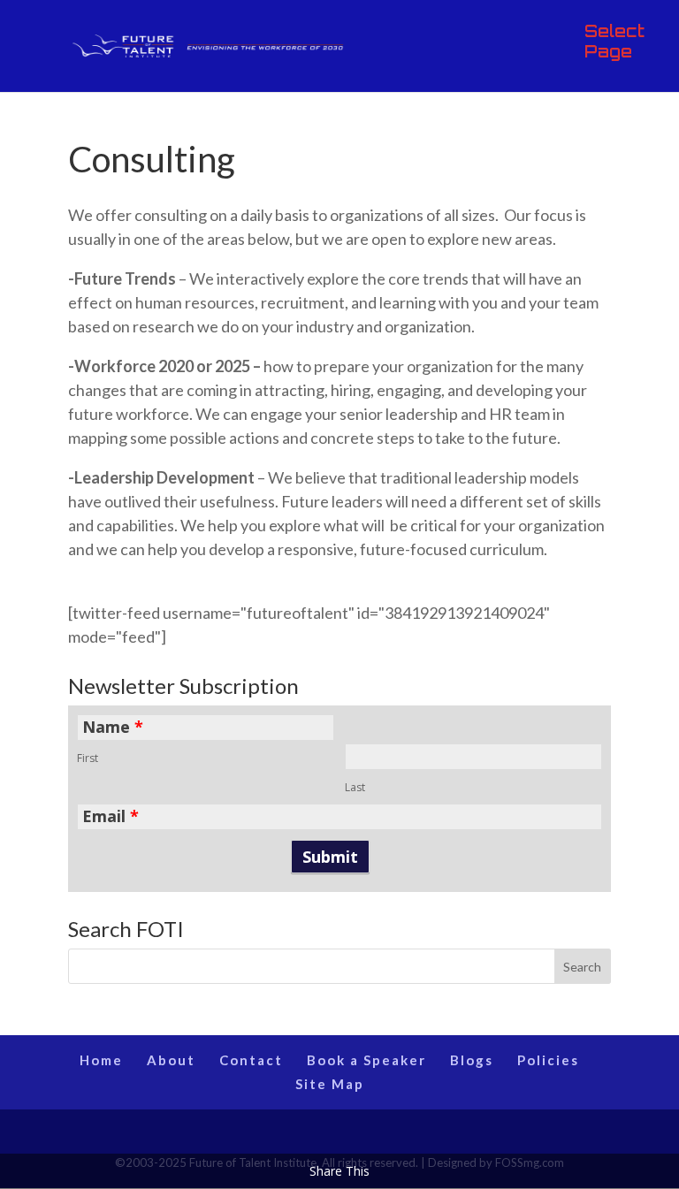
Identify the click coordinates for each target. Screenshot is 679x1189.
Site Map (329, 1084)
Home (101, 1060)
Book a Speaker (366, 1060)
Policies (548, 1060)
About (171, 1060)
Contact (251, 1060)
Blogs (471, 1060)
